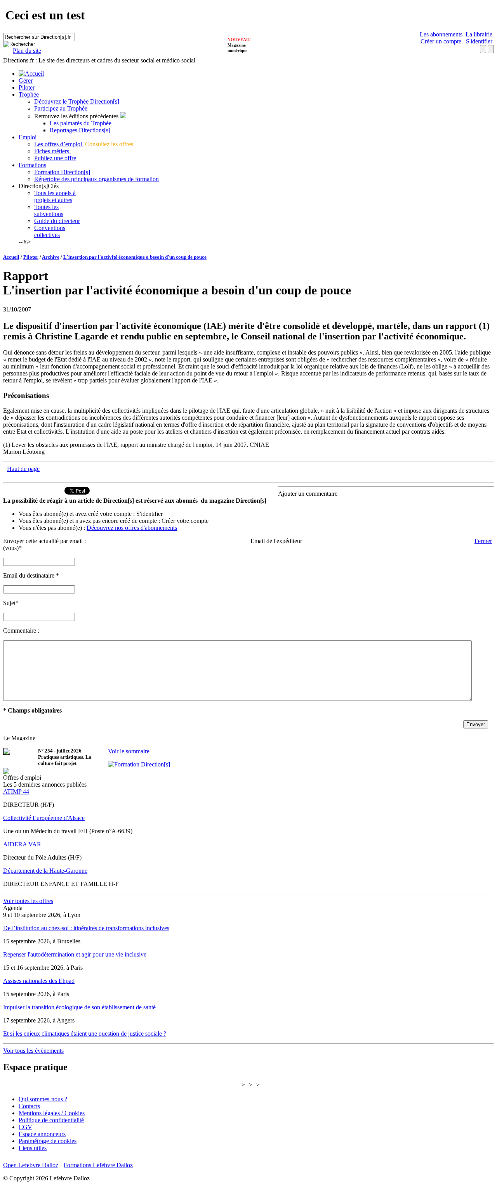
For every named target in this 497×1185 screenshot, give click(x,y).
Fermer (483, 541)
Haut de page (23, 468)
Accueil (11, 257)
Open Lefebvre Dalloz (30, 1165)
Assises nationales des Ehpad (39, 980)
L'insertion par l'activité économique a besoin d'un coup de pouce (135, 257)
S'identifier (478, 41)
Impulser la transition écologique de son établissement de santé (79, 1007)
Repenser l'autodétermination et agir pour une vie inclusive (74, 954)
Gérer (26, 80)
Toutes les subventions (48, 210)
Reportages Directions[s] (80, 130)
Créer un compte (441, 41)
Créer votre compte (185, 520)
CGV (25, 1127)
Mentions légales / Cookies (52, 1113)
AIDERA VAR (22, 844)
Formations (32, 165)
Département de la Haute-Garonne (45, 870)
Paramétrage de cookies (47, 1141)
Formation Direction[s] (62, 172)
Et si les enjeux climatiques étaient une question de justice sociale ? (84, 1033)
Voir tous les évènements (33, 1050)
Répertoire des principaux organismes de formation (96, 179)
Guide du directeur (57, 221)
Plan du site (27, 50)
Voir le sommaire (128, 751)
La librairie (479, 34)
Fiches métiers (52, 151)
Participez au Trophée (60, 108)
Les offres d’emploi (58, 144)
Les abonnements (441, 34)
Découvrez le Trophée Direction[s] (76, 101)
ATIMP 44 (16, 791)
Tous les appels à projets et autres (55, 196)
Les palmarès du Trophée (80, 123)
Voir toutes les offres (28, 901)
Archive (50, 257)
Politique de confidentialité (51, 1120)
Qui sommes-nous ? (43, 1099)
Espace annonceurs (42, 1134)
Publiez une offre (55, 158)
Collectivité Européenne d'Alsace (44, 818)
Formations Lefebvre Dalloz (98, 1165)
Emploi (27, 137)
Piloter (27, 87)
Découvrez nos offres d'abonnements (132, 527)
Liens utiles (33, 1148)
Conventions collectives (49, 231)
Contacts (29, 1106)
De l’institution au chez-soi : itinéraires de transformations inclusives (86, 928)
